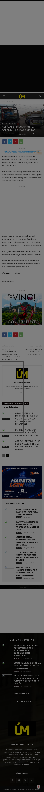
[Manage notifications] (38, 787)
